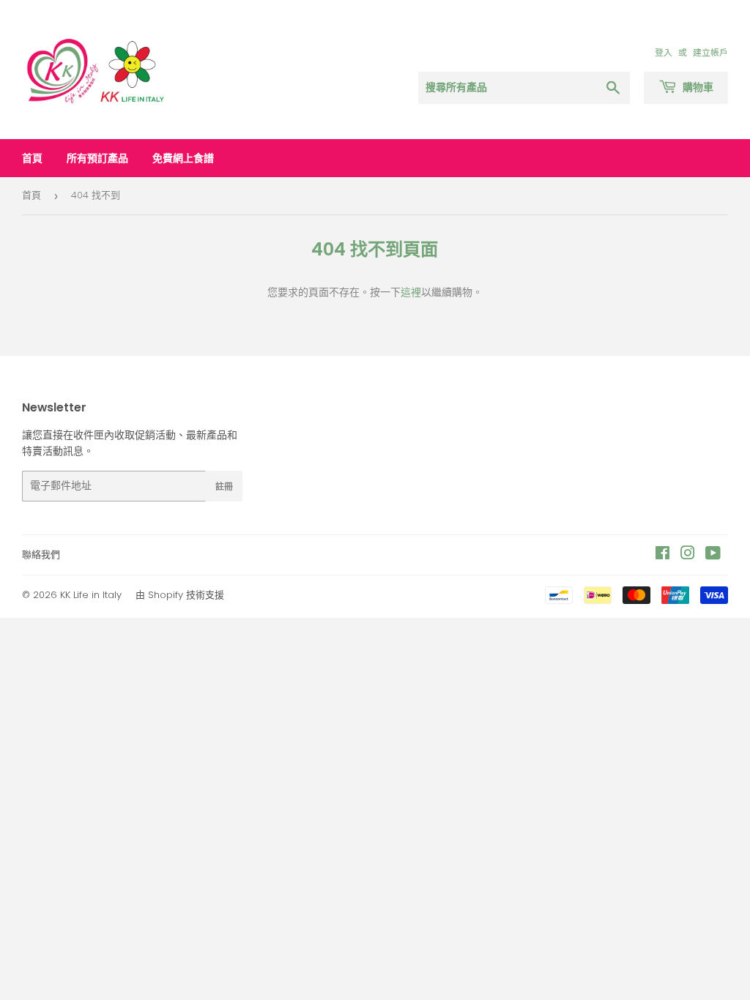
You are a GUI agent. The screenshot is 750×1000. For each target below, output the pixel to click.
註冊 (224, 486)
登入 (663, 53)
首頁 (32, 158)
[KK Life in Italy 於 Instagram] (687, 555)
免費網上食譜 (183, 158)
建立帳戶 (710, 53)
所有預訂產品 (97, 158)
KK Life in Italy (91, 595)
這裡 (411, 292)
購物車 (696, 87)
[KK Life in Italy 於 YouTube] (713, 555)
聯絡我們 (41, 554)
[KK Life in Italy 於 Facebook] (662, 555)
